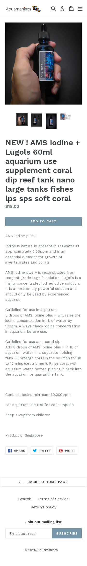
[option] (22, 119)
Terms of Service (53, 499)
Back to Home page (47, 482)
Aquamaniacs (47, 550)
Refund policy (43, 507)
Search (24, 499)
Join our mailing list (43, 522)
